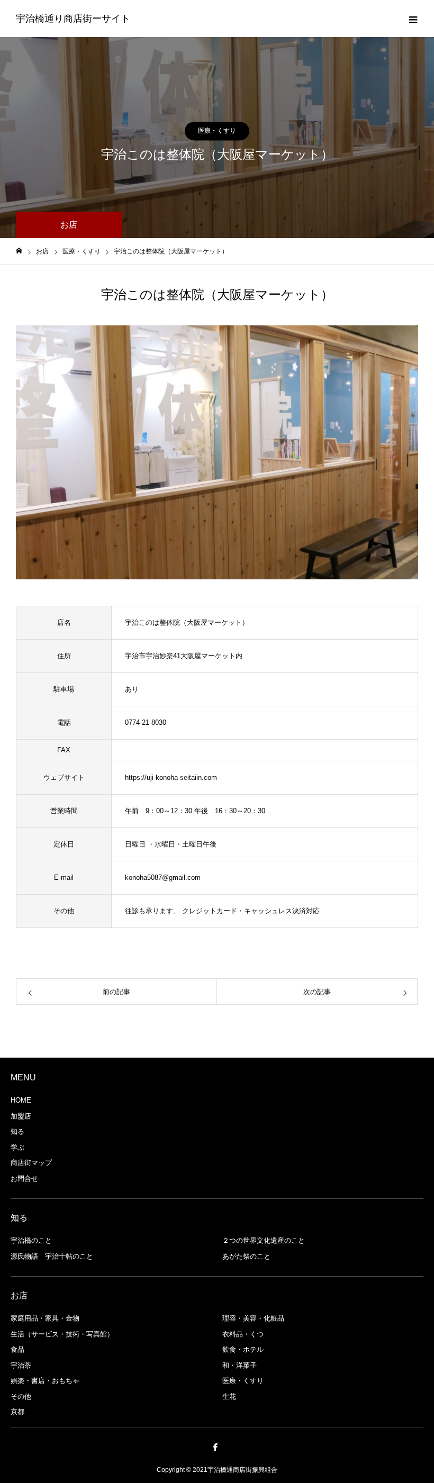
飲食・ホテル (243, 1349)
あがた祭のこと (246, 1256)
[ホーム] (19, 251)
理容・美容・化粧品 (253, 1318)
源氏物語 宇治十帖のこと (52, 1256)
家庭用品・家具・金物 (45, 1318)
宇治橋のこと (31, 1240)
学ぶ (17, 1147)
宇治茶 (21, 1365)
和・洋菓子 (239, 1365)
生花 (229, 1396)
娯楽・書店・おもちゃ (45, 1381)
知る (17, 1131)
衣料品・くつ (243, 1334)
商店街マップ (31, 1163)
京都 (17, 1412)
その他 (21, 1396)
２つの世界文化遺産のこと (263, 1240)
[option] (217, 452)
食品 (17, 1349)
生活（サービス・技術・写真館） (62, 1334)
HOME (21, 1100)
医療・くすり (217, 130)
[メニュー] (413, 18)
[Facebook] (215, 1447)
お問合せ (24, 1178)
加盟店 (21, 1116)
